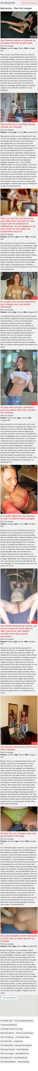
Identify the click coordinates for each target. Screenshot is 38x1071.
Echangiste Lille (6, 1058)
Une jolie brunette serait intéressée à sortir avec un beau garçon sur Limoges (19, 938)
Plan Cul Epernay (7, 1037)
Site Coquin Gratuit (8, 1049)
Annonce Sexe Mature (23, 1045)
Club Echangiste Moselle (24, 1021)
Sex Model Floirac (22, 1053)
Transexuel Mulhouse (9, 1025)
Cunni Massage (22, 1049)
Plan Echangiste (23, 1062)
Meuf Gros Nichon (7, 1033)
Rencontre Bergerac (8, 1062)
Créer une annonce (29, 3)
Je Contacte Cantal (22, 1037)
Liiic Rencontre (7, 3)
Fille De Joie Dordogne (24, 1033)
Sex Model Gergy (20, 1058)
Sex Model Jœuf (7, 1021)
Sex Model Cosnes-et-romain (12, 1029)
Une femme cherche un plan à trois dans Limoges (19, 748)
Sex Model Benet (7, 1045)
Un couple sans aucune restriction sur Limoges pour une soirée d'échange (18, 304)
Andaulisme (18, 1041)
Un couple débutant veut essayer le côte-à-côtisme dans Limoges (18, 517)
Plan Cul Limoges (7, 1053)
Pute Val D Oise (6, 1041)
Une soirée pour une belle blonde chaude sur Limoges (18, 125)
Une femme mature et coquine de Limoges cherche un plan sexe (18, 41)
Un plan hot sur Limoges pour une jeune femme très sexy (18, 834)
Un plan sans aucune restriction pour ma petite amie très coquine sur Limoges (18, 410)
